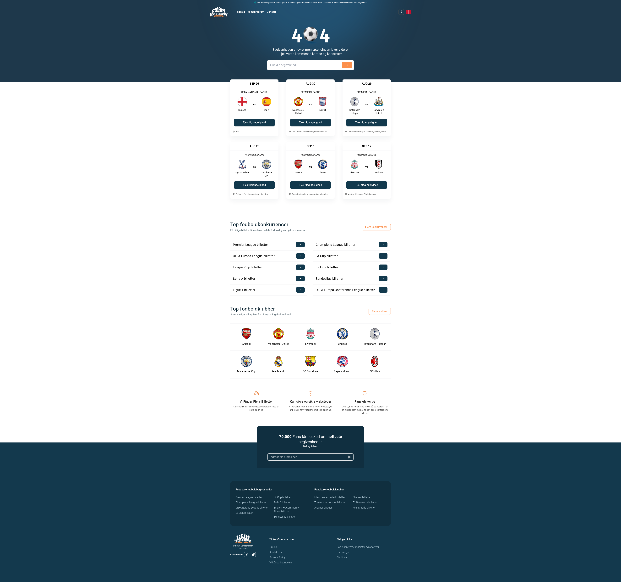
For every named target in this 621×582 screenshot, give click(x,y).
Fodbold (240, 11)
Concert (271, 11)
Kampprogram (255, 11)
